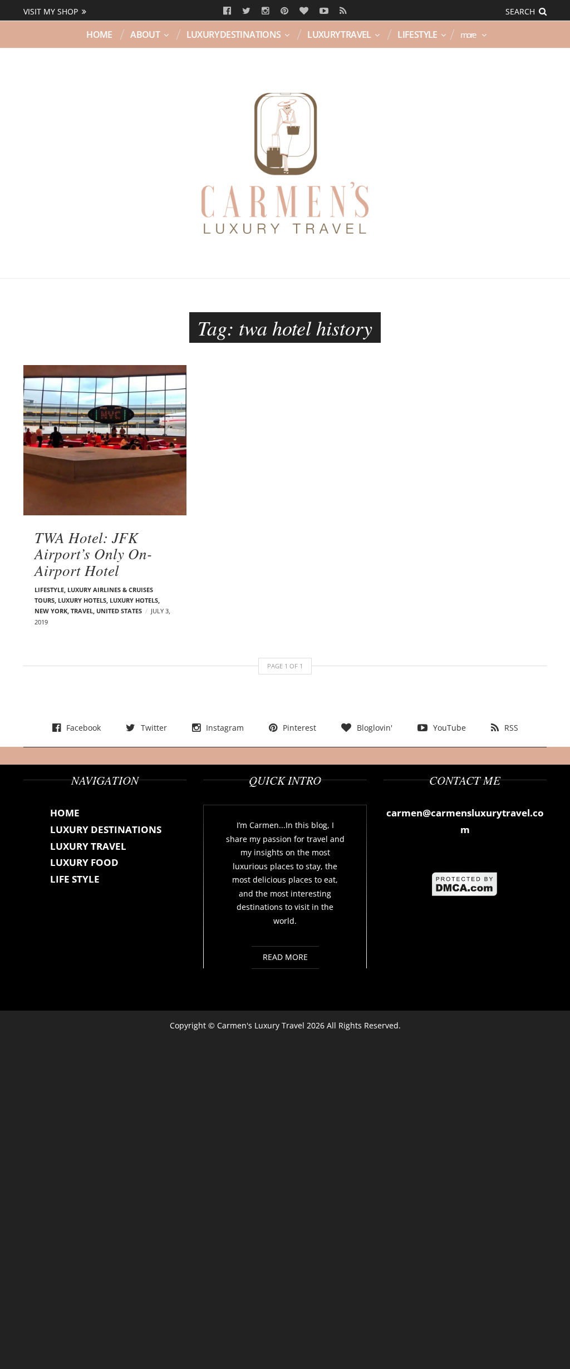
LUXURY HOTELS (134, 600)
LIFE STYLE (75, 879)
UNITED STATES (119, 611)
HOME (99, 34)
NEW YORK (51, 611)
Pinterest (284, 11)
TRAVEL (82, 611)
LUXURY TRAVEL (339, 34)
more (467, 34)
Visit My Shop (50, 11)
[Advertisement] (285, 1196)
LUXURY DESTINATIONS (233, 34)
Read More (285, 957)
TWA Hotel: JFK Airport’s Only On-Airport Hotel (93, 553)
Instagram (265, 11)
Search (520, 11)
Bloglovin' (303, 11)
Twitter (246, 11)
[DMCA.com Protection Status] (464, 883)
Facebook (227, 11)
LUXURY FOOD (84, 862)
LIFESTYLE (417, 34)
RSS (343, 11)
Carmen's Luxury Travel (260, 1025)
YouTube (324, 11)
